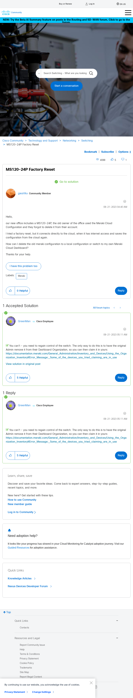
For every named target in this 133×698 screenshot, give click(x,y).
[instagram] (95, 687)
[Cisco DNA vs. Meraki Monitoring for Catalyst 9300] (114, 308)
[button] (10, 291)
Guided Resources (18, 547)
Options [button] (123, 152)
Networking (69, 141)
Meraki (21, 276)
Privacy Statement (15, 692)
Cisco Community (12, 141)
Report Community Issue (32, 645)
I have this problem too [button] (23, 266)
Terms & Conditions (30, 654)
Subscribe (107, 152)
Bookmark (90, 152)
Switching (87, 141)
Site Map (24, 672)
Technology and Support (43, 141)
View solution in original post (23, 364)
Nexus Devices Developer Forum (28, 586)
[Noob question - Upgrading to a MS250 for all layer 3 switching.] (120, 308)
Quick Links (21, 621)
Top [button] (8, 612)
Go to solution (69, 182)
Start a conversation (66, 86)
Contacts (24, 628)
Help (22, 650)
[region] (47, 688)
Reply (121, 291)
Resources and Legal (27, 638)
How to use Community (22, 500)
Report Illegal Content (31, 677)
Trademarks (26, 668)
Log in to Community (21, 512)
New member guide (20, 504)
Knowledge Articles (20, 578)
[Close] (91, 682)
